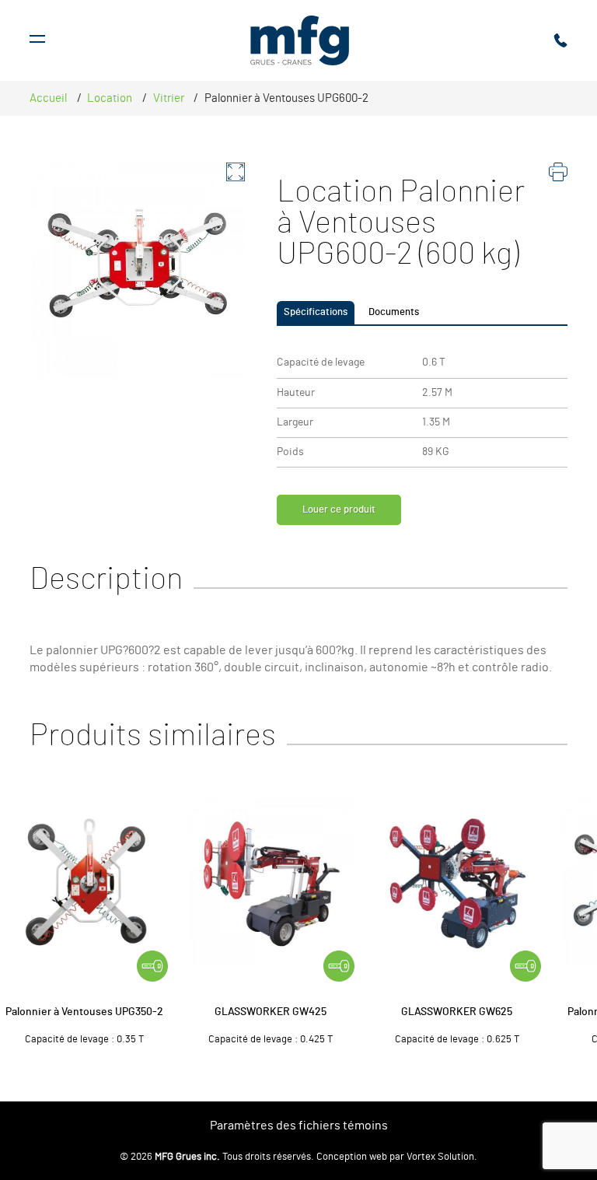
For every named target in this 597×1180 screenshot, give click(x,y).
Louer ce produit (338, 510)
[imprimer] (558, 175)
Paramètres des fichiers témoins (299, 1125)
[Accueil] (299, 40)
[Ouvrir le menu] (37, 41)
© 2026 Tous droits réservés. (217, 1157)
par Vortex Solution (431, 1157)
